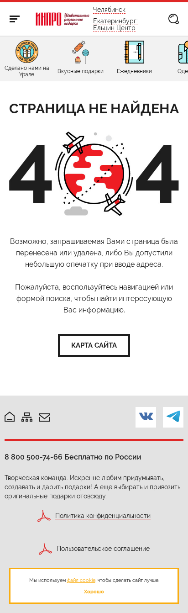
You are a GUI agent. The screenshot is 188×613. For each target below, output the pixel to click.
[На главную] (10, 417)
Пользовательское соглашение (103, 548)
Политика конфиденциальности (103, 516)
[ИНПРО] (62, 19)
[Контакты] (44, 418)
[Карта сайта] (26, 417)
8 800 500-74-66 (34, 457)
